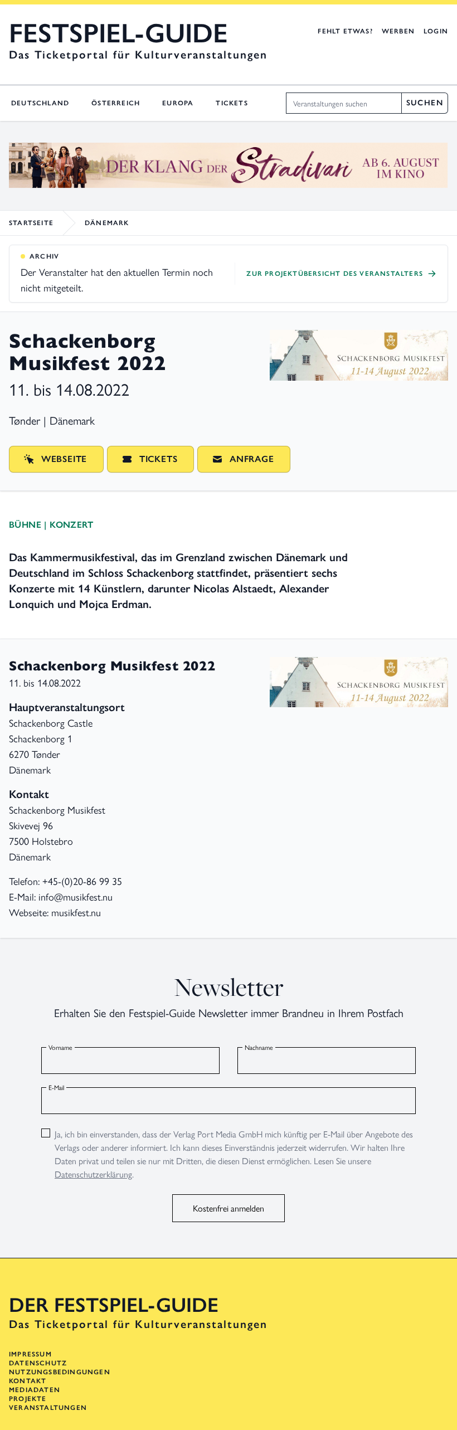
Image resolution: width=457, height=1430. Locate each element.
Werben (398, 31)
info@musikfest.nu (75, 896)
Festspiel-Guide (118, 33)
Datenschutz (38, 1363)
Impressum (30, 1354)
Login (436, 31)
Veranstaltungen (48, 1408)
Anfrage (252, 459)
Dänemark (107, 223)
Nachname (259, 1047)
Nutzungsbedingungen (59, 1372)
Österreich (115, 103)
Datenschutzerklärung (93, 1174)
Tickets (231, 103)
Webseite (64, 459)
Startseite (31, 223)
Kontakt (27, 1381)
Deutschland (40, 103)
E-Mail (56, 1087)
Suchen (424, 103)
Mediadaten (34, 1390)
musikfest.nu (76, 912)
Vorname (60, 1047)
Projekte (28, 1399)
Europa (177, 103)
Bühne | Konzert (51, 524)
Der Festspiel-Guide (113, 1305)
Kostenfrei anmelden (228, 1208)
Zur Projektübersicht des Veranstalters (334, 274)
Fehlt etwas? (345, 31)
